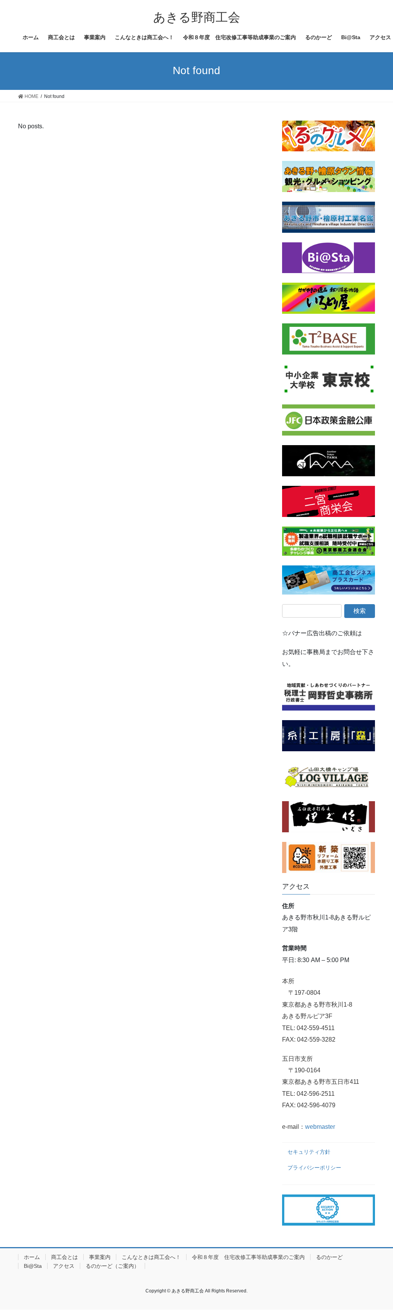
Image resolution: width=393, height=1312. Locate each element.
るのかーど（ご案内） (112, 1266)
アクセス (63, 1266)
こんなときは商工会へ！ (151, 1257)
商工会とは (64, 1257)
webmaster (320, 1126)
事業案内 (100, 1257)
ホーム (32, 1257)
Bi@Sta (33, 1266)
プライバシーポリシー (314, 1168)
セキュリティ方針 (308, 1152)
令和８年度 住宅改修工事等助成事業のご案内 (248, 1257)
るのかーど (329, 1257)
